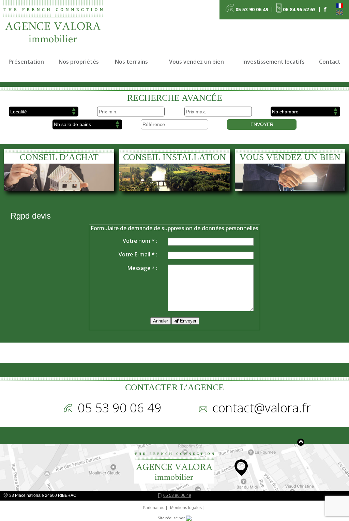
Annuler (160, 320)
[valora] (55, 25)
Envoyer (262, 124)
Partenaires (153, 507)
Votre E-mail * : (138, 254)
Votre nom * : (140, 240)
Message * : (142, 268)
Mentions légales (186, 507)
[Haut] (300, 442)
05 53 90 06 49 (177, 495)
